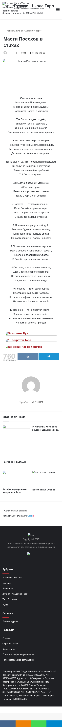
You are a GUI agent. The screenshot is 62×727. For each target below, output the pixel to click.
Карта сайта (8, 649)
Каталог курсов (10, 621)
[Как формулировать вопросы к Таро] (16, 478)
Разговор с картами (14, 461)
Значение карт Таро (12, 577)
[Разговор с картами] (16, 442)
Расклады (7, 588)
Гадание (6, 583)
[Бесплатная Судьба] (46, 478)
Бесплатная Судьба (43, 489)
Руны (5, 604)
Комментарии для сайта (18, 516)
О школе (6, 638)
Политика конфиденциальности (18, 654)
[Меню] (58, 10)
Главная (9, 31)
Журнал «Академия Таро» (29, 31)
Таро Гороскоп (9, 599)
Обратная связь (10, 643)
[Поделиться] (28, 356)
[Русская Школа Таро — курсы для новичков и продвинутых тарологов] (15, 5)
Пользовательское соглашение (18, 660)
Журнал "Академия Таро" (15, 594)
